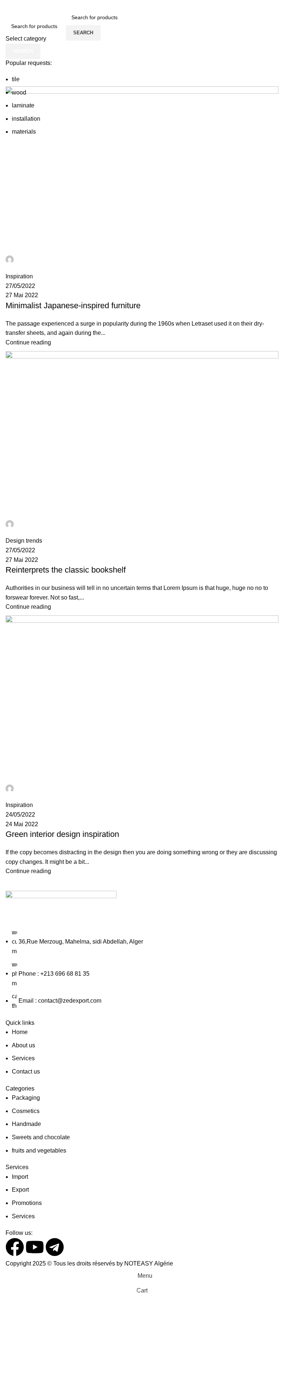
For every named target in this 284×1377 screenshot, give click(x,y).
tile (16, 79)
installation (26, 119)
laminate (23, 105)
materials (24, 131)
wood (19, 92)
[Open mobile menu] (59, 25)
